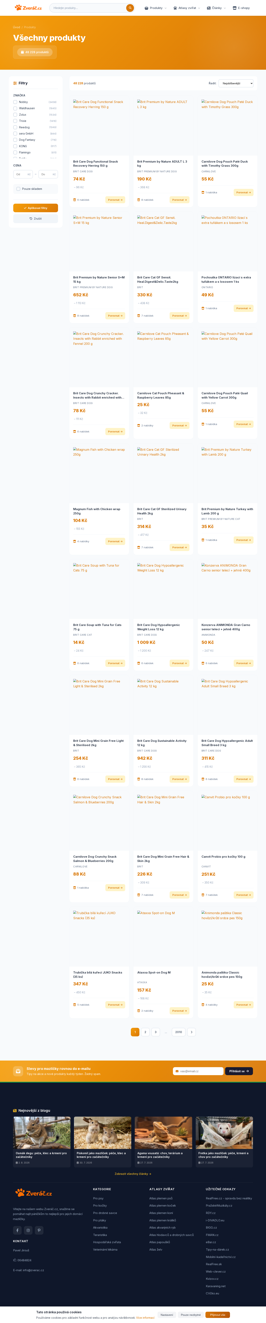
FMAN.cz (212, 1235)
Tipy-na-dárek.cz (217, 1249)
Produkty (156, 8)
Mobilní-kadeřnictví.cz (221, 1257)
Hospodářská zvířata (107, 1242)
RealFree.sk (214, 1264)
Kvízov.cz (212, 1279)
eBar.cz (211, 1242)
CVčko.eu (212, 1293)
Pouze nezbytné (191, 1314)
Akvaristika (100, 1227)
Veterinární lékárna (105, 1249)
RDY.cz (211, 1213)
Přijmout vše (217, 1314)
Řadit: (213, 83)
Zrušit (38, 218)
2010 (178, 1032)
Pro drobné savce (105, 1213)
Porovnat (113, 199)
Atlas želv (155, 1249)
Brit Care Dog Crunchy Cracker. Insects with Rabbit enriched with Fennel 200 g (97, 397)
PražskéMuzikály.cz (219, 1205)
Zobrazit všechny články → (133, 1173)
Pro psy (98, 1198)
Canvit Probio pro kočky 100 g (223, 856)
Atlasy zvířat (187, 8)
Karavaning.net (215, 1286)
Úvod (16, 27)
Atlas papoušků (159, 1242)
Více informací (145, 1317)
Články (217, 8)
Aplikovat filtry (37, 207)
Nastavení (167, 1314)
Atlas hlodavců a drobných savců (171, 1235)
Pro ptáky (99, 1220)
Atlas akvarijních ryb (162, 1227)
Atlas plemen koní (161, 1213)
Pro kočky (100, 1205)
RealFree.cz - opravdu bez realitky (229, 1198)
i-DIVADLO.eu (215, 1220)
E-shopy (244, 8)
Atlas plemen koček (162, 1205)
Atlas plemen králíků (162, 1220)
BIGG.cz (211, 1227)
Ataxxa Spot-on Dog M (154, 972)
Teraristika (100, 1235)
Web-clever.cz (216, 1271)
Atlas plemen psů (161, 1198)
